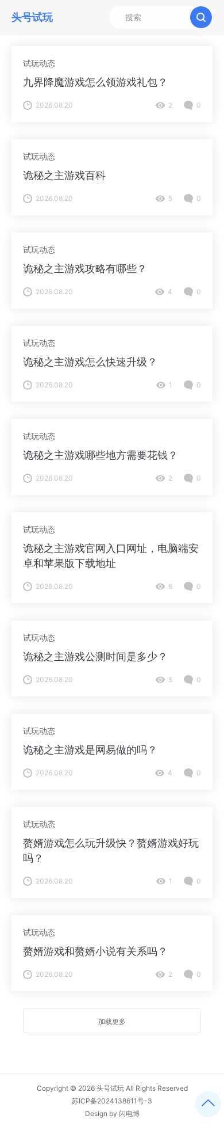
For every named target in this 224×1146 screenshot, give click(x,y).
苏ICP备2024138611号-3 (112, 1100)
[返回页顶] (208, 1104)
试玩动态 (39, 63)
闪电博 (129, 1113)
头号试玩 (110, 1088)
